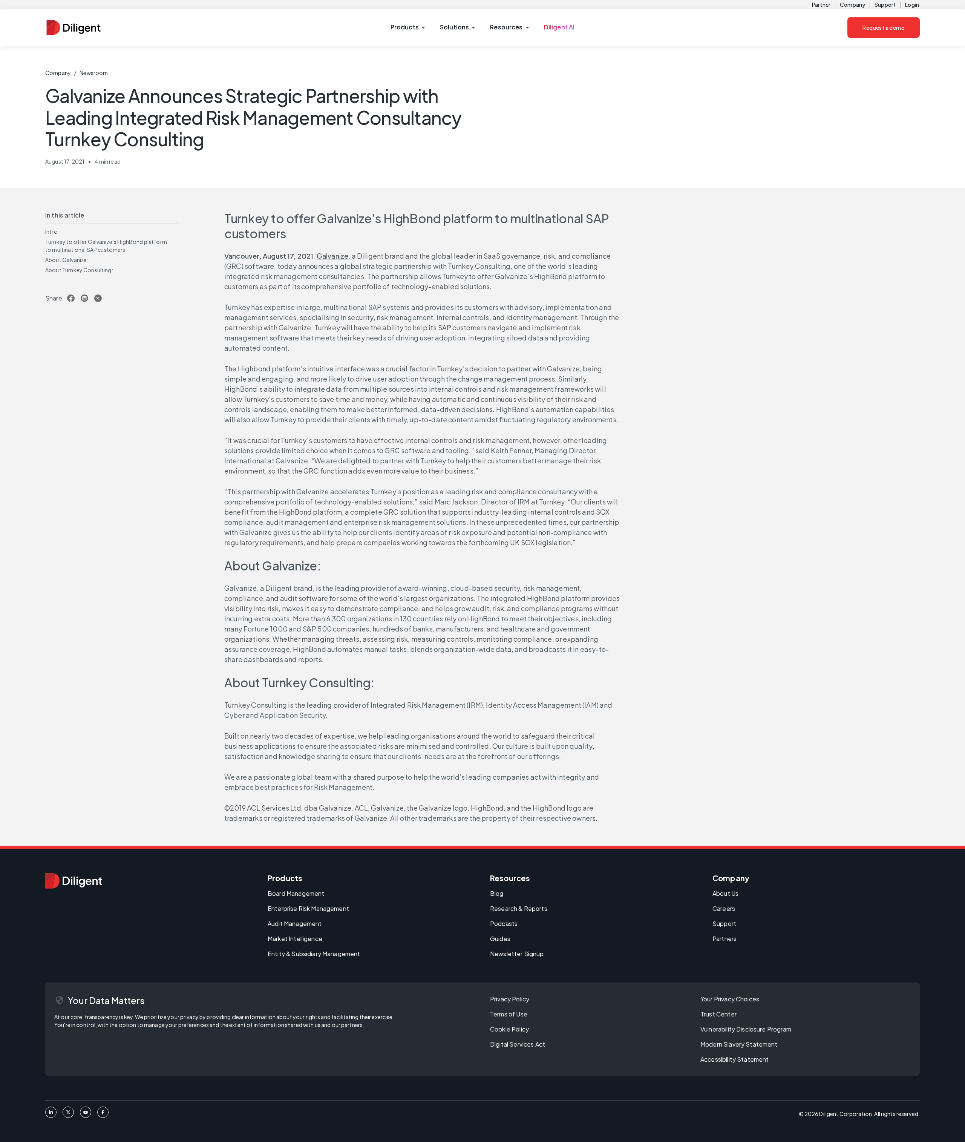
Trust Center (718, 1014)
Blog (497, 893)
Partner (821, 4)
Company (852, 4)
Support (885, 4)
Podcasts (504, 923)
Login (912, 4)
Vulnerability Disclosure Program (745, 1029)
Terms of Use (508, 1014)
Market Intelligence (295, 939)
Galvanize (333, 255)
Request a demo (883, 27)
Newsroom (94, 72)
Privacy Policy (509, 999)
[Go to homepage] (73, 881)
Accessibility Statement (734, 1059)
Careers (723, 908)
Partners (724, 939)
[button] (408, 27)
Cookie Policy (509, 1029)
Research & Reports (518, 908)
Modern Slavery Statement (739, 1044)
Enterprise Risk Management (308, 908)
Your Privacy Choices (729, 999)
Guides (500, 939)
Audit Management (295, 923)
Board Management (296, 893)
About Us (725, 893)
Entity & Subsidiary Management (314, 954)
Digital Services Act (517, 1044)
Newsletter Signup (517, 954)
